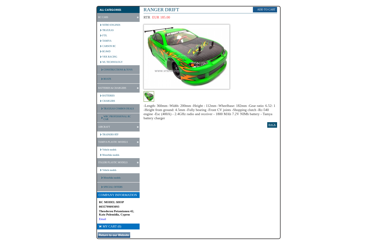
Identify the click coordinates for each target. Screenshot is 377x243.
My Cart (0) (112, 226)
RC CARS (103, 17)
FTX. (104, 35)
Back (272, 124)
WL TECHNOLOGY (112, 62)
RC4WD (106, 51)
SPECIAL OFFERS (113, 187)
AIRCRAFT (104, 127)
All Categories (110, 9)
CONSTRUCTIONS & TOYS (118, 69)
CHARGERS (108, 101)
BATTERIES (108, 95)
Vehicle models (109, 149)
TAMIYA (107, 40)
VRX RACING (109, 56)
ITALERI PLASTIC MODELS (113, 162)
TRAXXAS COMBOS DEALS (118, 108)
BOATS (107, 79)
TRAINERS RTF (110, 134)
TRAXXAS (108, 30)
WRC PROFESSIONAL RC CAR (117, 118)
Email (102, 219)
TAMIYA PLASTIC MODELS (113, 142)
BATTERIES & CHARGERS (112, 88)
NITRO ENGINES (111, 25)
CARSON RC (109, 46)
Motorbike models (110, 155)
